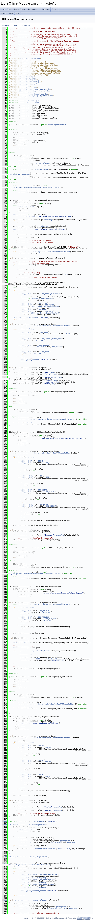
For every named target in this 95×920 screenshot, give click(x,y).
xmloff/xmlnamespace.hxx (30, 81)
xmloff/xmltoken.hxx (28, 76)
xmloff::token (32, 102)
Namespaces (32, 9)
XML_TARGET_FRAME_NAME (51, 339)
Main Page (7, 9)
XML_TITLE (42, 303)
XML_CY (41, 760)
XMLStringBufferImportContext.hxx (34, 91)
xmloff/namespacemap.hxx (30, 83)
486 (4, 821)
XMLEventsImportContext (42, 298)
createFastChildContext (19, 175)
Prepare (28, 191)
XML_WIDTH (42, 490)
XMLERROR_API (64, 849)
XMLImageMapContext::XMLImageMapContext (27, 825)
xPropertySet (26, 839)
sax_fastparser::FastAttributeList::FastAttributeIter (34, 187)
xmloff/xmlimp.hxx (27, 78)
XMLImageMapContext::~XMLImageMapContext (28, 857)
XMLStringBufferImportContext (45, 306)
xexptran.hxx (24, 86)
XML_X (40, 461)
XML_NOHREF (44, 345)
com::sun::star (33, 100)
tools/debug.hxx (26, 92)
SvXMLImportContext (57, 125)
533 (4, 900)
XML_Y (41, 475)
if (22, 464)
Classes (45, 9)
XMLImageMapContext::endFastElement (30, 900)
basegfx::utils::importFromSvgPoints (33, 651)
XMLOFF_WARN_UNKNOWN (30, 360)
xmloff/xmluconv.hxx (28, 84)
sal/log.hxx (24, 97)
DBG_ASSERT (18, 215)
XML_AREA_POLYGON (47, 879)
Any (66, 274)
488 (4, 825)
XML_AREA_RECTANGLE (48, 874)
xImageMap (71, 842)
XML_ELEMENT (27, 294)
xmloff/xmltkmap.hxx (28, 80)
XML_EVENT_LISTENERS (50, 294)
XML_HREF (44, 332)
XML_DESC (42, 310)
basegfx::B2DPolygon (22, 648)
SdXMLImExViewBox (20, 643)
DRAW (35, 874)
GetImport (28, 878)
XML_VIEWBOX (43, 617)
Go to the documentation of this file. (15, 25)
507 (4, 857)
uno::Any (60, 535)
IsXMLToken (39, 347)
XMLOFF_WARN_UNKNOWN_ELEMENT (26, 318)
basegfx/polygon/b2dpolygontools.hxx (36, 96)
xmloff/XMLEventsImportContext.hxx (35, 89)
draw (17, 13)
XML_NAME (45, 352)
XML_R (40, 775)
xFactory (48, 220)
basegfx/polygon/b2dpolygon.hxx (33, 94)
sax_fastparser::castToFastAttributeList (50, 252)
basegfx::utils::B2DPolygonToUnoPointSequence (42, 659)
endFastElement (41, 170)
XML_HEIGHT (44, 504)
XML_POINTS (44, 611)
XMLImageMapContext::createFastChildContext (29, 865)
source (11, 13)
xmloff (3, 13)
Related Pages (19, 9)
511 (4, 863)
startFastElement (42, 163)
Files (54, 9)
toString (70, 334)
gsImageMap (39, 821)
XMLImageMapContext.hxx (29, 59)
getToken (30, 329)
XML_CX (41, 746)
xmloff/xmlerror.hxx (28, 88)
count (30, 654)
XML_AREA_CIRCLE (46, 884)
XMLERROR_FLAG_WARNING (44, 849)
